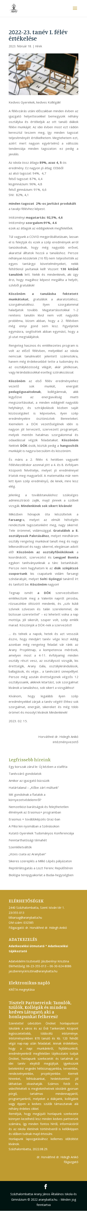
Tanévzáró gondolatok (25, 773)
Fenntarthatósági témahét (28, 840)
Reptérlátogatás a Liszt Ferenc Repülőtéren (41, 868)
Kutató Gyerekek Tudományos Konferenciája (41, 833)
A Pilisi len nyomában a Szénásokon (34, 826)
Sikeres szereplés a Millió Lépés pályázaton (40, 861)
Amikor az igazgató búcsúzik (29, 780)
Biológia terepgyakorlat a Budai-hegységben (41, 875)
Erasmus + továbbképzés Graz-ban (34, 819)
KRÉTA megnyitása (22, 990)
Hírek (38, 46)
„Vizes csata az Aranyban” (27, 854)
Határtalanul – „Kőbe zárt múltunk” (34, 787)
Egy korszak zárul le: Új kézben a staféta (38, 766)
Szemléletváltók (20, 847)
